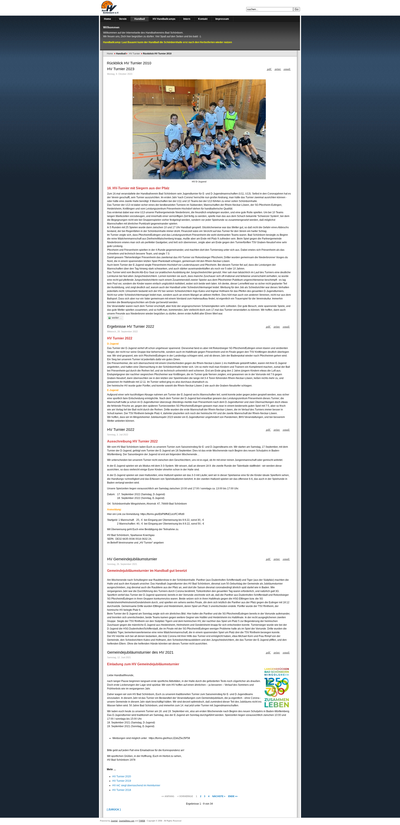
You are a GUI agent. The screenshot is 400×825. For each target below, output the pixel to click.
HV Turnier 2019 (121, 780)
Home (110, 53)
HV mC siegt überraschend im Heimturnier (136, 785)
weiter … (117, 317)
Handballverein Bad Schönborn (121, 8)
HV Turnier (134, 53)
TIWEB (142, 821)
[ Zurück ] (114, 809)
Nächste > (218, 796)
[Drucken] (278, 68)
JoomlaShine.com (126, 821)
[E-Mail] (287, 68)
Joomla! (114, 821)
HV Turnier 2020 (121, 776)
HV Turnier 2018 (121, 790)
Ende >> (233, 796)
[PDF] (269, 68)
